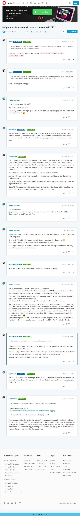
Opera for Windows (11, 32)
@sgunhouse (13, 212)
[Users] (35, 3)
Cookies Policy (55, 466)
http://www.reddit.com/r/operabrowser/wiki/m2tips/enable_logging (32, 411)
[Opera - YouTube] (12, 503)
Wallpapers (28, 466)
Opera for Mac (10, 467)
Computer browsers (10, 460)
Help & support (42, 460)
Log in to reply (72, 31)
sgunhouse (12, 129)
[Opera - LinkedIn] (16, 503)
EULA (51, 469)
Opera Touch (9, 489)
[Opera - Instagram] (20, 503)
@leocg (11, 234)
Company (67, 455)
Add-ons (27, 460)
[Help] (47, 3)
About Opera (67, 460)
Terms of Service (55, 472)
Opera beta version (12, 473)
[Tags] (31, 3)
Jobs (65, 466)
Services (28, 455)
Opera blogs (41, 463)
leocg (10, 41)
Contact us (67, 475)
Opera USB (9, 476)
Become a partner (69, 472)
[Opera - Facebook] (4, 503)
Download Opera (43, 12)
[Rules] (43, 3)
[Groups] (39, 3)
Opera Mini (9, 486)
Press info (66, 463)
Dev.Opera (40, 469)
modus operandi (14, 100)
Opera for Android (11, 483)
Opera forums (41, 466)
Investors (66, 469)
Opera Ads (28, 469)
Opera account (29, 463)
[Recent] (27, 3)
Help (39, 455)
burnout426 (13, 156)
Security (52, 460)
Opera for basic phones (13, 492)
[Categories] (23, 3)
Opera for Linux (10, 470)
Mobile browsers (9, 479)
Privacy (52, 463)
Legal (52, 455)
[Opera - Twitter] (8, 503)
